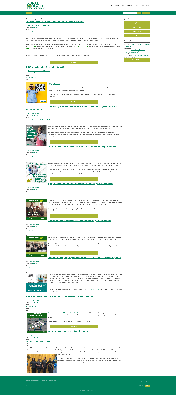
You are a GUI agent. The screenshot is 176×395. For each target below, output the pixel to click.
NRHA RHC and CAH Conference (140, 55)
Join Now (29, 13)
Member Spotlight (44, 120)
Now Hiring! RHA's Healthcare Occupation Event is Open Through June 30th (59, 296)
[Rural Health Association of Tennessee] (35, 5)
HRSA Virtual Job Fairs (55, 88)
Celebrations (35, 120)
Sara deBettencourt (33, 113)
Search (138, 13)
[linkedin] (146, 381)
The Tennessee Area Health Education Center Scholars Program (55, 21)
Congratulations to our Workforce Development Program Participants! (79, 220)
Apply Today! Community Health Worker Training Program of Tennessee (80, 183)
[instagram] (149, 381)
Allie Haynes (31, 335)
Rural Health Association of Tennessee (39, 25)
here (56, 291)
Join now (140, 385)
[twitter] (142, 381)
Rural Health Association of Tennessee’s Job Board (63, 313)
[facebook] (144, 381)
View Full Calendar (137, 60)
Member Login (146, 13)
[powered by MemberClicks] (88, 393)
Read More (74, 62)
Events (28, 77)
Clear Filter (48, 19)
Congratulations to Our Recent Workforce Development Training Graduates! (82, 146)
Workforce (35, 27)
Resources (35, 32)
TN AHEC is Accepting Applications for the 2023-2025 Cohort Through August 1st (84, 258)
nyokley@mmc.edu (93, 289)
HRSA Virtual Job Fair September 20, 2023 (45, 67)
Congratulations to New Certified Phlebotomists (69, 331)
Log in (147, 385)
